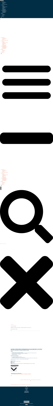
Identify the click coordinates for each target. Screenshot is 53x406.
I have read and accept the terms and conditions (27, 403)
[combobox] (3, 243)
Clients (3, 171)
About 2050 (2, 1)
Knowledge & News (3, 46)
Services (3, 5)
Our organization (4, 2)
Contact (2, 13)
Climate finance (4, 9)
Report (3, 8)
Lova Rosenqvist (15, 363)
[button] (26, 112)
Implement (3, 7)
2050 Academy (4, 11)
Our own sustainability (4, 4)
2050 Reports (3, 12)
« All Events (12, 324)
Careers (3, 16)
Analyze (3, 174)
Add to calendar (14, 366)
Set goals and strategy (4, 6)
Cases (2, 181)
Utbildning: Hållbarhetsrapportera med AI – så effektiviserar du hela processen (20, 384)
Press (3, 15)
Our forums (3, 39)
